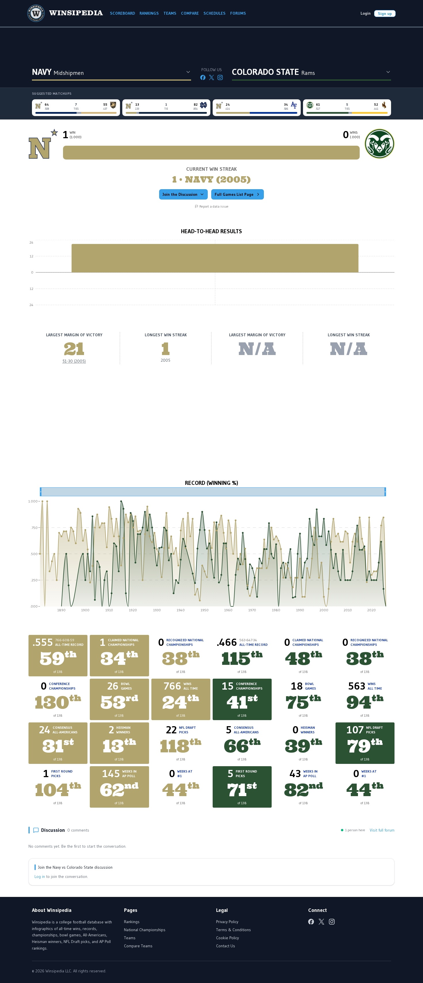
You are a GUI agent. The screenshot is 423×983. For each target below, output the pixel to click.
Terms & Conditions (233, 929)
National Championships (144, 929)
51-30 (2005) (74, 361)
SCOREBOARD (122, 13)
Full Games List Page (234, 194)
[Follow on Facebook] (202, 77)
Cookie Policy (227, 937)
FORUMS (238, 13)
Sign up (385, 13)
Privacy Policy (227, 921)
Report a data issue (213, 206)
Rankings (132, 921)
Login (366, 13)
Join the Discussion (180, 194)
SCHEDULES (214, 13)
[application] (211, 277)
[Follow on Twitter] (211, 77)
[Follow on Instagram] (220, 77)
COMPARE (190, 13)
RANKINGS (149, 13)
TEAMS (169, 13)
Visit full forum (382, 830)
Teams (130, 937)
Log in (40, 876)
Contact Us (225, 945)
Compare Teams (138, 945)
